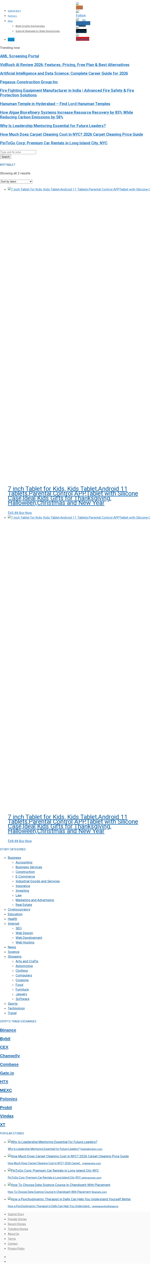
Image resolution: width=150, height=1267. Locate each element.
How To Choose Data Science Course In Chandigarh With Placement (49, 1191)
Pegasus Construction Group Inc (29, 82)
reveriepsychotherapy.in (105, 1206)
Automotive (24, 966)
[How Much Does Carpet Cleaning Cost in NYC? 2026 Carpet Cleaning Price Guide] (68, 1156)
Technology (16, 1008)
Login (11, 39)
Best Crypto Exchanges (30, 26)
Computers (24, 975)
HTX (4, 1081)
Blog (10, 20)
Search (6, 156)
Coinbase (9, 1064)
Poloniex (8, 1099)
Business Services (29, 867)
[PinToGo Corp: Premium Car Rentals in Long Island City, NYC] (53, 1170)
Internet (13, 923)
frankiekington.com (91, 1149)
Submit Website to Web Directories (38, 31)
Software (22, 999)
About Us (13, 1233)
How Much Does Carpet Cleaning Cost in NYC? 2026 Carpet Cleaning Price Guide (71, 134)
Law (19, 895)
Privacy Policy (16, 1248)
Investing (22, 891)
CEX (4, 1047)
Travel (12, 1013)
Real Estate (24, 905)
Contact (13, 1243)
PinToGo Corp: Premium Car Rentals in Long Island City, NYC (53, 143)
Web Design (24, 933)
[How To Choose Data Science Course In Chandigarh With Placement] (59, 1185)
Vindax (7, 1116)
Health (12, 919)
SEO (19, 928)
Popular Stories (17, 1219)
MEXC (6, 1090)
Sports (13, 1004)
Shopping (14, 956)
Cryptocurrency (19, 909)
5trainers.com (99, 1191)
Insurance (23, 886)
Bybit (5, 1038)
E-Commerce (25, 876)
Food (19, 985)
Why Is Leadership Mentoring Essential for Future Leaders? (53, 126)
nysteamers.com (91, 1163)
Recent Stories (17, 1224)
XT (2, 1124)
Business (14, 858)
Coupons (22, 980)
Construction (25, 872)
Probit (6, 1107)
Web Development (29, 938)
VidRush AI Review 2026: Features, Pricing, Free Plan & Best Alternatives (64, 65)
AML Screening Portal (19, 56)
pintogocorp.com (91, 1177)
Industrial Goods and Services (38, 881)
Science (13, 952)
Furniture (22, 989)
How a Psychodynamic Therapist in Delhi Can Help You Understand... (49, 1206)
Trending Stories (18, 1229)
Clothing (22, 971)
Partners (12, 15)
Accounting (24, 862)
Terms (12, 1238)
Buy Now (25, 513)
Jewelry (21, 994)
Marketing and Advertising (35, 900)
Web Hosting (25, 942)
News (12, 947)
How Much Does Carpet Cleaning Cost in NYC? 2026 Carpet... (45, 1163)
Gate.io (7, 1073)
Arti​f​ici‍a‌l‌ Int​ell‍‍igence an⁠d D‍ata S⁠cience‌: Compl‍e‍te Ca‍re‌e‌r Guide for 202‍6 (64, 73)
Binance (8, 1030)
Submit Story (14, 10)
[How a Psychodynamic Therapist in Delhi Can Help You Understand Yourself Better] (69, 1199)
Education (15, 914)
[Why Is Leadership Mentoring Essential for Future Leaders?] (52, 1142)
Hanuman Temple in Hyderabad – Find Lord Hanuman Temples (55, 104)
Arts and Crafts (27, 961)
